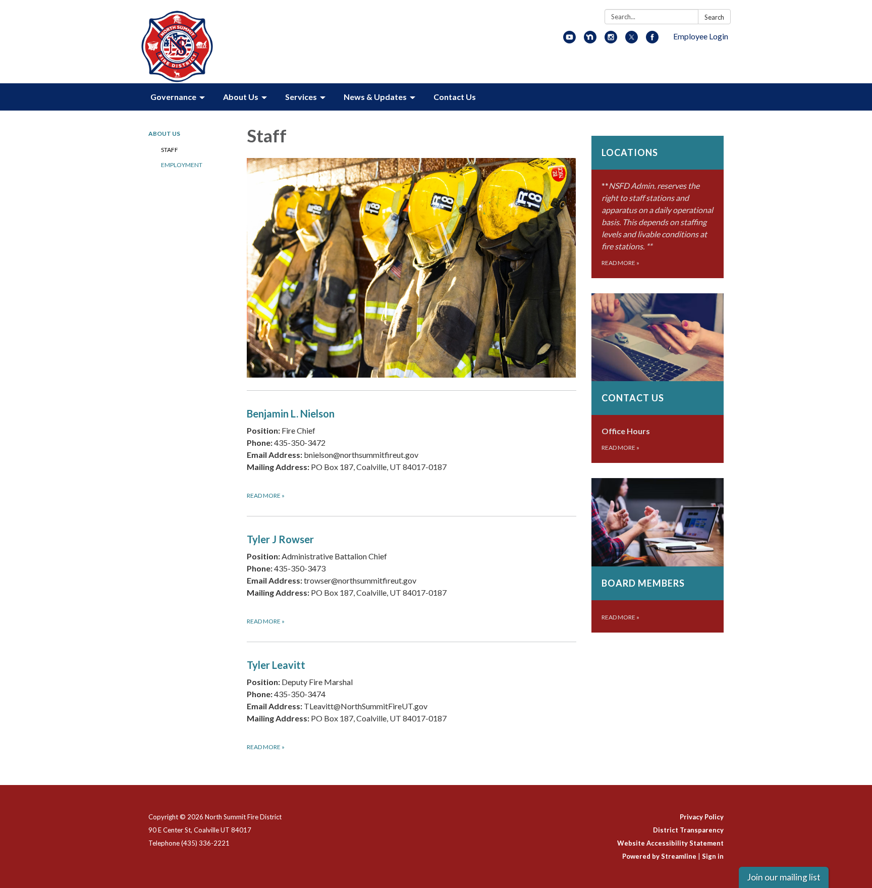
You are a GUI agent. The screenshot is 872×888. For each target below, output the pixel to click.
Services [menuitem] (301, 96)
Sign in (713, 856)
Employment (181, 165)
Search (714, 17)
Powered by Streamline (659, 856)
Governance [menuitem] (173, 96)
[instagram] (611, 40)
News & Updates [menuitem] (375, 96)
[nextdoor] (590, 40)
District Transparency (688, 830)
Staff (169, 149)
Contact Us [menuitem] (454, 96)
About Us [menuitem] (240, 96)
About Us (164, 133)
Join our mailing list (784, 877)
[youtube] (569, 40)
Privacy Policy (702, 817)
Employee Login (700, 36)
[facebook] (652, 40)
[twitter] (631, 40)
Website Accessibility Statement (670, 843)
